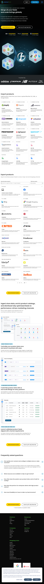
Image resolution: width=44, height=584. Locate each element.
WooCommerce (5, 122)
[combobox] (37, 183)
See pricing (35, 2)
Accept (28, 579)
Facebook (25, 193)
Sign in (26, 2)
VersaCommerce (13, 557)
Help (10, 522)
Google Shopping (27, 205)
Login (11, 534)
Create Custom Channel (7, 193)
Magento (18, 108)
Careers (11, 535)
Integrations (12, 520)
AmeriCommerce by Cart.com (15, 558)
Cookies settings (19, 579)
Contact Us (12, 531)
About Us (11, 530)
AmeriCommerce (5, 148)
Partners (11, 533)
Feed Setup (26, 530)
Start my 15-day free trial (24, 27)
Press (11, 537)
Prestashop (12, 554)
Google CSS (26, 531)
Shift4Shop (12, 546)
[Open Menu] (42, 2)
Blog (25, 525)
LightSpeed (12, 552)
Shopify (3, 108)
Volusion (32, 122)
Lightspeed (18, 135)
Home (11, 519)
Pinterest (25, 217)
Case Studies (26, 523)
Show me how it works (8, 27)
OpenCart (33, 135)
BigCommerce (34, 108)
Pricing (11, 523)
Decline (36, 579)
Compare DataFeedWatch (29, 520)
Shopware (18, 122)
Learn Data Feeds (27, 522)
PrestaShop (4, 135)
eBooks (25, 519)
